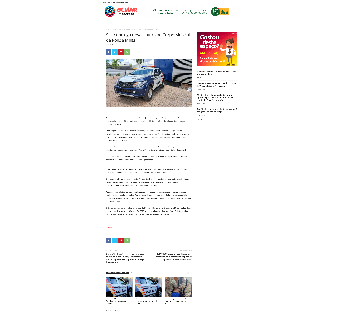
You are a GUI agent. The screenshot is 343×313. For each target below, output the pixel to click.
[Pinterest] (121, 52)
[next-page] (190, 273)
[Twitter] (115, 52)
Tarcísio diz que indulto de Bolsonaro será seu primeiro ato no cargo (217, 110)
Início (107, 29)
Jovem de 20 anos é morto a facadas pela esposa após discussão (117, 301)
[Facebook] (108, 52)
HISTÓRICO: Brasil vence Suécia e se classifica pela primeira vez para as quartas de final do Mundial (174, 256)
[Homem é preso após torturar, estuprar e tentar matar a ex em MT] (178, 287)
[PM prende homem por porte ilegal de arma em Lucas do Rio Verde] (148, 287)
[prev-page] (187, 273)
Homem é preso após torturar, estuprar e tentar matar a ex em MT (178, 301)
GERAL (114, 29)
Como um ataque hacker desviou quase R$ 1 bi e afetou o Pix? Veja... (216, 84)
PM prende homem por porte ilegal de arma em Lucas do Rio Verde (148, 301)
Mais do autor (136, 273)
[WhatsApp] (127, 52)
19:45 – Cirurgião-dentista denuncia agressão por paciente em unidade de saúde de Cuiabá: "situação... (215, 97)
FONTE (109, 227)
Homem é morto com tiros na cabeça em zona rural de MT (216, 73)
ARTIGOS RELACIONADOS (117, 273)
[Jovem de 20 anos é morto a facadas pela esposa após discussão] (119, 287)
